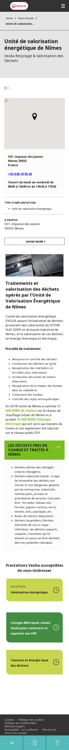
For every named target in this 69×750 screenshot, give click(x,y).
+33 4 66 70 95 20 (20, 174)
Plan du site (49, 729)
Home (9, 18)
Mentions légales (15, 726)
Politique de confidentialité (20, 723)
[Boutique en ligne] (11, 742)
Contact (9, 719)
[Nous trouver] (57, 742)
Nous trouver (26, 18)
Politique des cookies (31, 719)
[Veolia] (19, 6)
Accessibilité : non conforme (21, 729)
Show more (34, 241)
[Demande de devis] (34, 742)
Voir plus (34, 590)
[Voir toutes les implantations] (7, 88)
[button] (34, 118)
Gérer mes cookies (16, 733)
